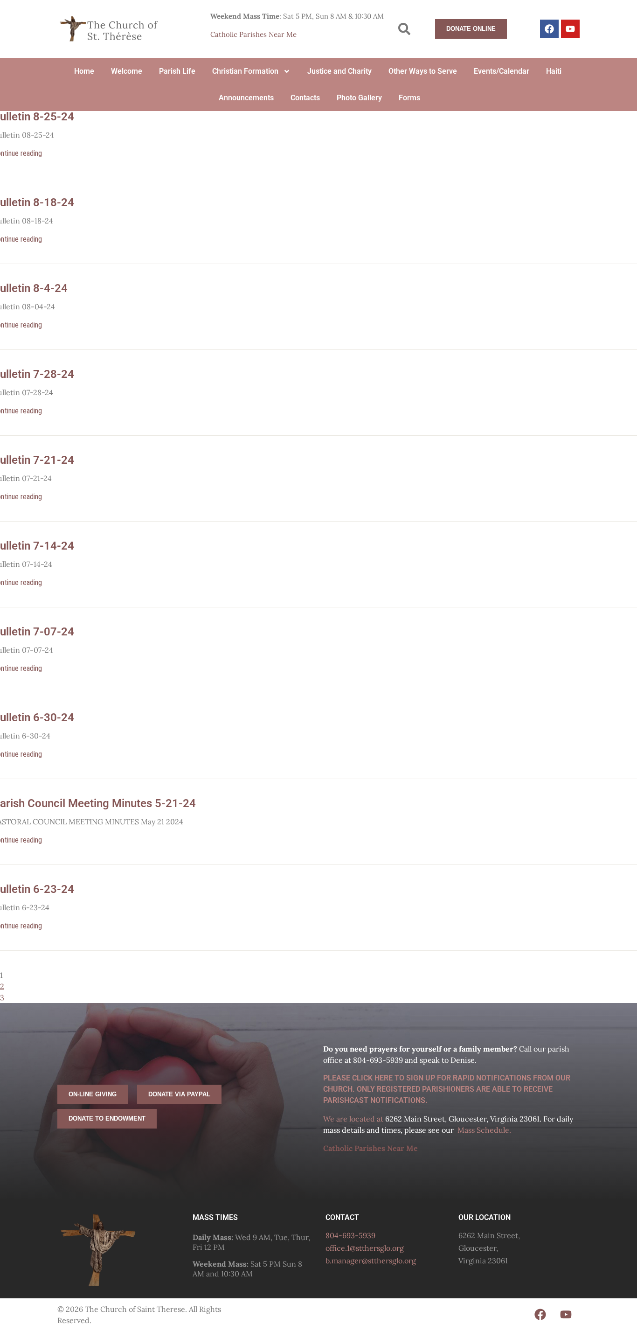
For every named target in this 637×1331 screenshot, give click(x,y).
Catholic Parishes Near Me (253, 34)
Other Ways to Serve (422, 71)
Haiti (553, 71)
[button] (404, 29)
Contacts (305, 97)
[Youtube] (570, 29)
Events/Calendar (501, 71)
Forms (409, 97)
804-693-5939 (350, 1235)
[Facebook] (549, 29)
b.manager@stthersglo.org (370, 1260)
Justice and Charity (339, 71)
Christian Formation (245, 71)
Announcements (246, 97)
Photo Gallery (359, 97)
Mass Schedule (483, 1130)
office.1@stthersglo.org (364, 1248)
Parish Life (177, 71)
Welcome (126, 71)
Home (84, 71)
